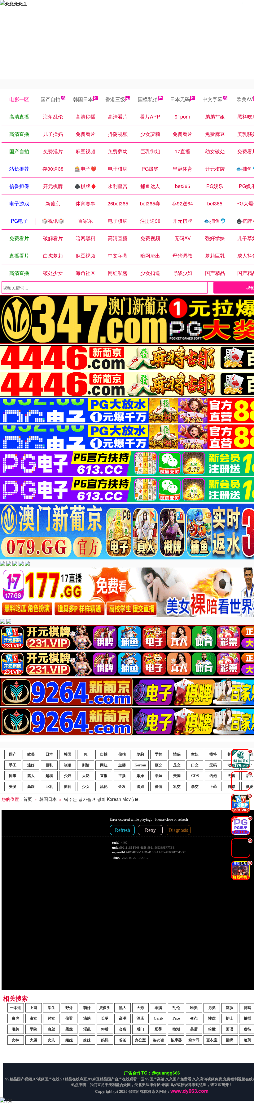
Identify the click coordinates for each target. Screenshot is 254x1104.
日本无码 (180, 99)
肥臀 (158, 1029)
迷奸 (31, 765)
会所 (122, 1029)
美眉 (194, 1029)
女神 (15, 1040)
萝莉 (140, 754)
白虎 (15, 1018)
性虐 (212, 1018)
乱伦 (103, 786)
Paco (176, 1018)
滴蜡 (87, 1018)
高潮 (122, 1018)
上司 (33, 1008)
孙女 (51, 1018)
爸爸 (122, 1040)
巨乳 (49, 765)
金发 (122, 786)
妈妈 (104, 1040)
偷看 (69, 1018)
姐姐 (69, 1040)
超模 (49, 776)
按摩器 (176, 1040)
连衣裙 (158, 1040)
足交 (177, 765)
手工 (12, 765)
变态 (194, 1018)
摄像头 (104, 1008)
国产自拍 (50, 99)
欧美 (31, 754)
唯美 (194, 1008)
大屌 (33, 1040)
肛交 (158, 765)
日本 (49, 754)
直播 (103, 776)
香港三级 (115, 99)
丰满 (158, 1008)
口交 (195, 765)
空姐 (195, 754)
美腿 (12, 786)
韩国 (67, 754)
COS (195, 776)
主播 (122, 765)
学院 (33, 1029)
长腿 (104, 1018)
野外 (69, 1008)
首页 (27, 799)
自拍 (103, 754)
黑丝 (69, 1029)
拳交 (195, 786)
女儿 (51, 1040)
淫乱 (87, 1029)
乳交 (177, 786)
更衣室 (211, 1040)
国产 (12, 754)
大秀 (140, 1008)
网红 (103, 765)
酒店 (140, 1018)
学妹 (158, 754)
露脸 (229, 1008)
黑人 (122, 1008)
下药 (213, 786)
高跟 (31, 786)
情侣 (177, 754)
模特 (213, 754)
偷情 (158, 786)
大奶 (86, 776)
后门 (140, 1029)
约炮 (213, 776)
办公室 (140, 1040)
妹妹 (87, 1040)
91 (86, 754)
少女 (86, 786)
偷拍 (122, 754)
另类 (212, 1008)
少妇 (67, 776)
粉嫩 (212, 1029)
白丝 (51, 1029)
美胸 (177, 776)
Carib (158, 1018)
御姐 (140, 786)
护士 (229, 1018)
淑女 (33, 1018)
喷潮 (176, 1029)
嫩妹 (140, 776)
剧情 (86, 765)
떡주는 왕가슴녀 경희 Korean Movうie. (102, 799)
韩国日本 (83, 99)
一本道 (15, 1008)
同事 (12, 776)
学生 (51, 1008)
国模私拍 (148, 99)
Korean (140, 765)
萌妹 (87, 1008)
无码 (213, 765)
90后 (104, 1029)
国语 (229, 1029)
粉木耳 (193, 1040)
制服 (67, 765)
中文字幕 (212, 99)
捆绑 (229, 1040)
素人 (31, 776)
